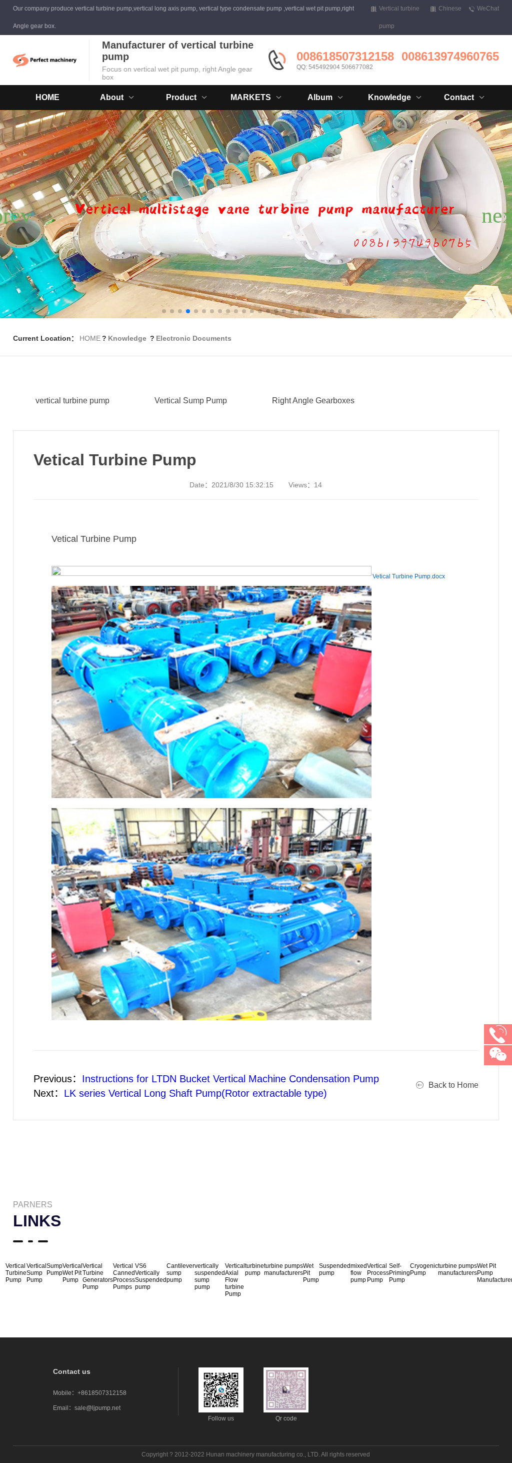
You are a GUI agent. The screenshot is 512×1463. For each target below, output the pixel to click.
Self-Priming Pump (399, 1272)
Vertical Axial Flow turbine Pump (235, 1279)
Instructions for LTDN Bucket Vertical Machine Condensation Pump (230, 1078)
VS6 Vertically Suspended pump (150, 1276)
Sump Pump (54, 1269)
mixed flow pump (358, 1272)
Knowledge (127, 338)
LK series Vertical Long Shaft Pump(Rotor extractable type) (195, 1093)
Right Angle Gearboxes (313, 400)
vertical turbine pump (73, 400)
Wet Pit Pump (311, 1272)
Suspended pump (334, 1269)
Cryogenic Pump (424, 1269)
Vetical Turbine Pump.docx (408, 576)
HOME (48, 97)
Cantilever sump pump (180, 1272)
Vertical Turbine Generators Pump (97, 1276)
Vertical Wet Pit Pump (72, 1272)
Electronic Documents (194, 338)
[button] (164, 311)
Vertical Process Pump (378, 1272)
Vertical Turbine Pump (16, 1272)
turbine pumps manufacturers (283, 1269)
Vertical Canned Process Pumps (124, 1276)
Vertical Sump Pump (190, 400)
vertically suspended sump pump (209, 1276)
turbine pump (254, 1269)
